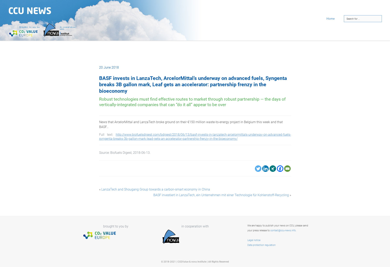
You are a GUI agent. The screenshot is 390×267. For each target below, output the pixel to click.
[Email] (287, 168)
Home (330, 18)
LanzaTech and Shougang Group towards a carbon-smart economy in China (155, 189)
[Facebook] (280, 168)
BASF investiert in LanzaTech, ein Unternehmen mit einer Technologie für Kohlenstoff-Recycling (221, 195)
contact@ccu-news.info (283, 230)
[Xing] (273, 168)
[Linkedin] (265, 168)
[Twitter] (258, 168)
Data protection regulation (261, 245)
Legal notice (253, 240)
